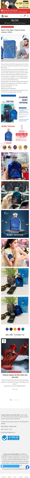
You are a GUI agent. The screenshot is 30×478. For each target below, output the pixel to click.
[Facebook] (7, 329)
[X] (11, 329)
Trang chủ (8, 23)
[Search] (21, 16)
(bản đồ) (24, 12)
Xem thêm (15, 389)
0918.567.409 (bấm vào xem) (11, 466)
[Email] (15, 329)
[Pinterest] (18, 329)
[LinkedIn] (22, 329)
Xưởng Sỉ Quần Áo (19, 469)
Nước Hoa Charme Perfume (18, 23)
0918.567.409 (14, 10)
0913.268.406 (6, 10)
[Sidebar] (2, 145)
